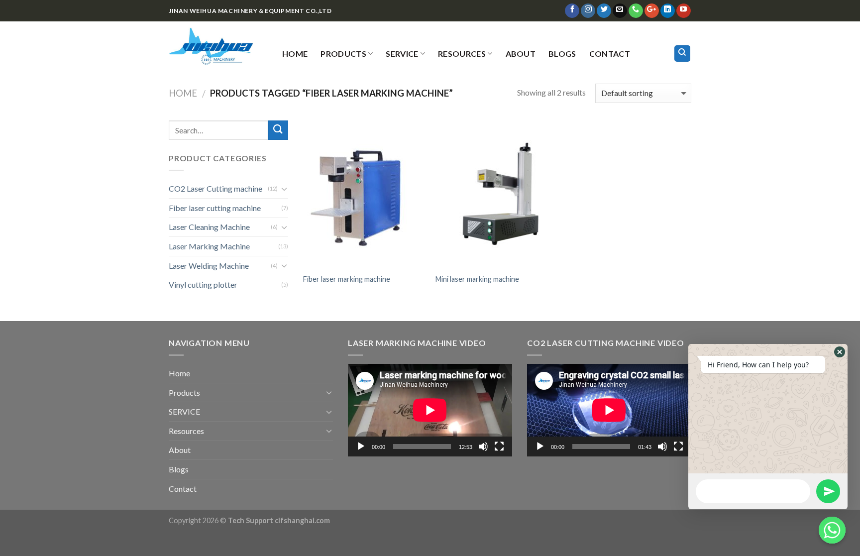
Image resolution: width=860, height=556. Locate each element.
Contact (609, 53)
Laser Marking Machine (209, 246)
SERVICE (402, 53)
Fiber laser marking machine (346, 279)
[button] (839, 351)
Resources (462, 53)
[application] (430, 410)
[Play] (361, 446)
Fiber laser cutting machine (215, 208)
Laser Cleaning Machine (209, 226)
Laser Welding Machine (209, 265)
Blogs (562, 53)
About (521, 53)
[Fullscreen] (499, 446)
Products (343, 53)
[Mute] (483, 446)
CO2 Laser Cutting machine (215, 188)
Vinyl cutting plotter (203, 284)
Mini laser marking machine (477, 279)
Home (295, 53)
